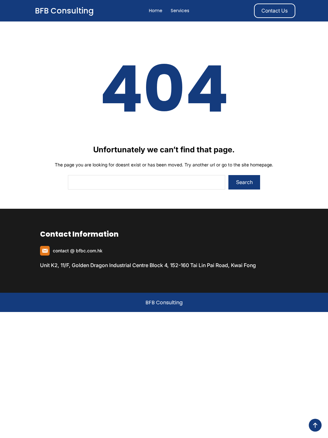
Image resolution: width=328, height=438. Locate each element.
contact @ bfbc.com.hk (77, 250)
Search (244, 182)
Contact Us (274, 10)
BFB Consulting (64, 10)
